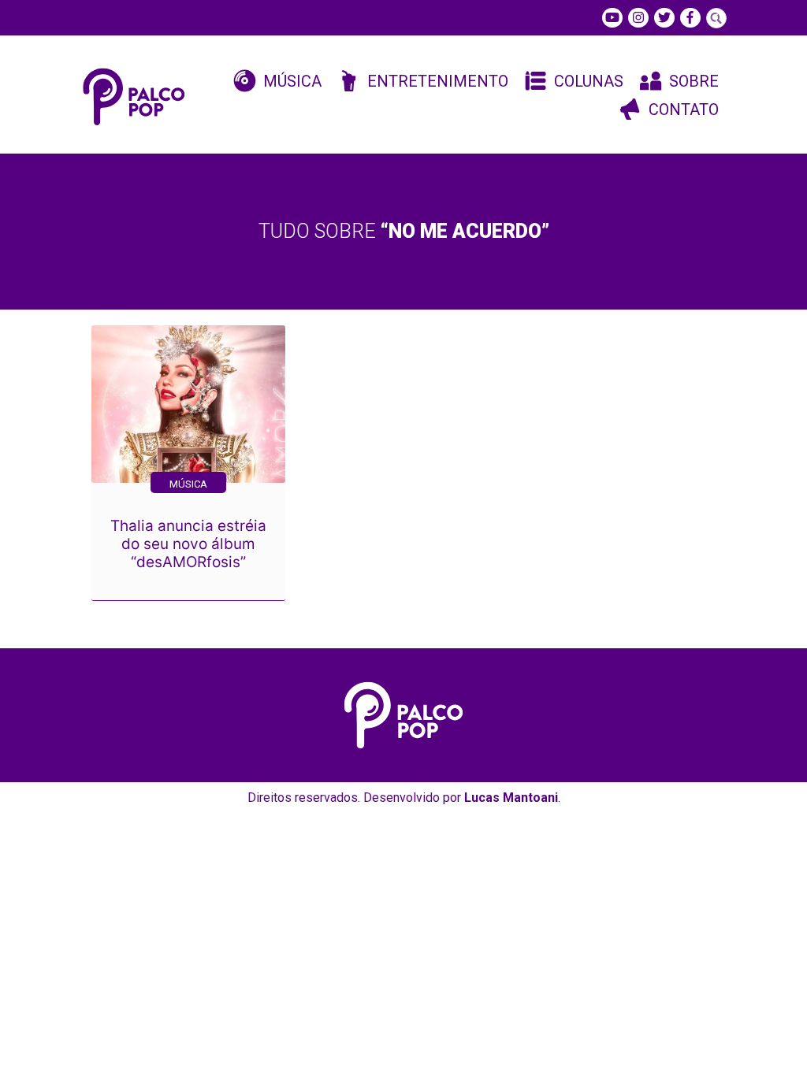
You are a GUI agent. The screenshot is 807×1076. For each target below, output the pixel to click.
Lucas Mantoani (511, 797)
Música (292, 81)
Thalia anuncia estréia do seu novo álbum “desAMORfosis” (188, 544)
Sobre (694, 81)
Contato (684, 109)
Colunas (588, 81)
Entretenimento (437, 81)
